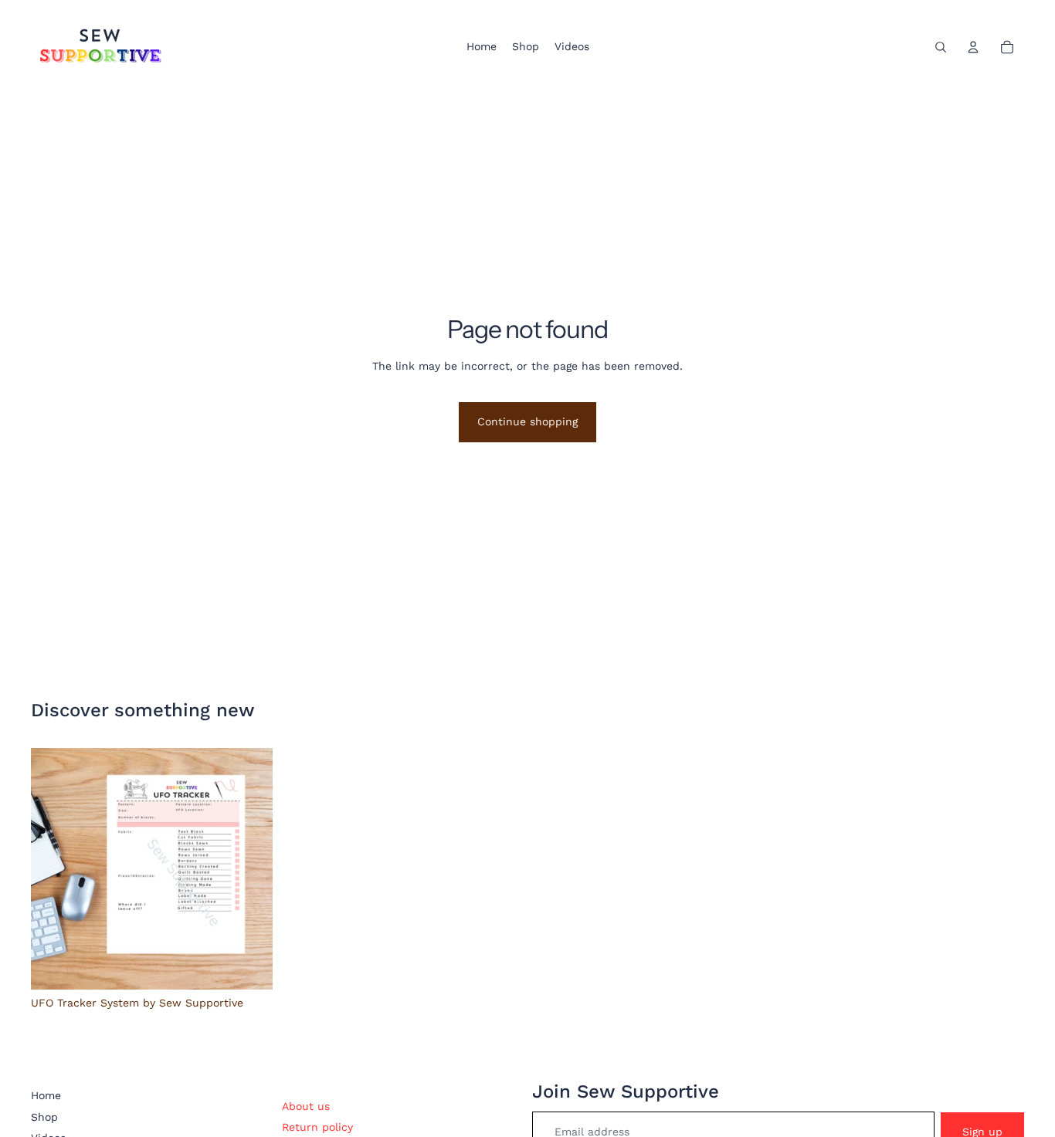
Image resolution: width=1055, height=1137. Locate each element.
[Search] (941, 47)
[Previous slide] (54, 869)
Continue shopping (527, 421)
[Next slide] (249, 869)
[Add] (249, 966)
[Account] (973, 47)
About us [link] (306, 1106)
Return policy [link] (317, 1127)
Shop (44, 1117)
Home (46, 1095)
